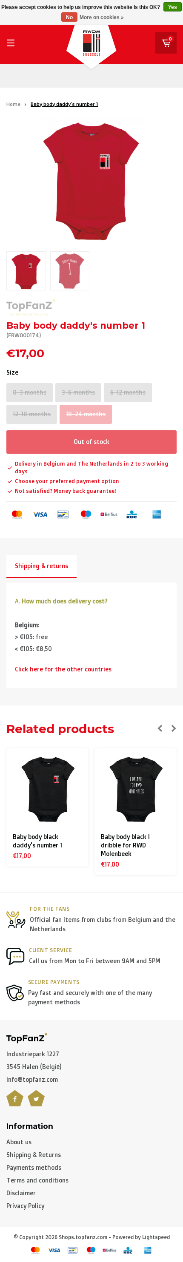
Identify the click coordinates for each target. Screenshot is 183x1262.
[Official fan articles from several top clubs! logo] (26, 1037)
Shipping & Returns (33, 1154)
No (69, 17)
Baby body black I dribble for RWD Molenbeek (125, 845)
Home (13, 104)
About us (18, 1141)
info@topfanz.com (32, 1079)
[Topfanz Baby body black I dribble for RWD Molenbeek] (136, 789)
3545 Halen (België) (34, 1066)
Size (12, 372)
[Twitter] (36, 1103)
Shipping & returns (41, 565)
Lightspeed (156, 1237)
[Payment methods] (17, 514)
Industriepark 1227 (32, 1053)
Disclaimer (21, 1193)
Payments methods (33, 1167)
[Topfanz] (30, 307)
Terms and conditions (37, 1180)
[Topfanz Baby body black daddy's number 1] (48, 789)
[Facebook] (14, 1103)
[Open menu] (10, 42)
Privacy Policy (25, 1205)
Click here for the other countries (63, 669)
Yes (172, 7)
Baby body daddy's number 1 (64, 104)
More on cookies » (102, 17)
